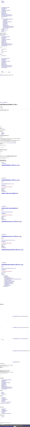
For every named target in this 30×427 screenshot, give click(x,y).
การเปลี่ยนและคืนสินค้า (4, 399)
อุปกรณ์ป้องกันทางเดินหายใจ (8, 282)
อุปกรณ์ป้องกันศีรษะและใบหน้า (5, 7)
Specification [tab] (2, 133)
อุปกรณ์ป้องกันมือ (5, 22)
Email (0, 366)
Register (2, 52)
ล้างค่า (4, 129)
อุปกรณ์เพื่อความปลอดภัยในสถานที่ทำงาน (6, 14)
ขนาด (1, 128)
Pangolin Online (2, 403)
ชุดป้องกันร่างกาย (5, 24)
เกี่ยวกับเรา (2, 392)
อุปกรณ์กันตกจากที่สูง (4, 16)
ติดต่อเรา (2, 393)
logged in (4, 157)
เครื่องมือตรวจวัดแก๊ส (5, 25)
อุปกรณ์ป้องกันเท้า (5, 23)
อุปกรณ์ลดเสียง (3, 9)
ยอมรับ (15, 426)
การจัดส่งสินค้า (3, 398)
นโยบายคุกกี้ (3, 412)
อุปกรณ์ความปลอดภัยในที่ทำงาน (9, 280)
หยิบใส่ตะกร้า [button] (3, 246)
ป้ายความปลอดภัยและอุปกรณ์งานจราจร (6, 15)
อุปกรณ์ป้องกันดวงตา (4, 8)
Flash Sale (1, 102)
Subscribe (1, 367)
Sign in (2, 50)
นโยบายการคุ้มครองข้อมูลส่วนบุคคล (6, 413)
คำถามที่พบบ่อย (3, 400)
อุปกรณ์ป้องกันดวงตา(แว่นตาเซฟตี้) (8, 281)
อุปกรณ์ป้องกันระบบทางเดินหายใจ (5, 10)
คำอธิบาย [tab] (2, 132)
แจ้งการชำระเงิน (3, 31)
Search (2, 71)
